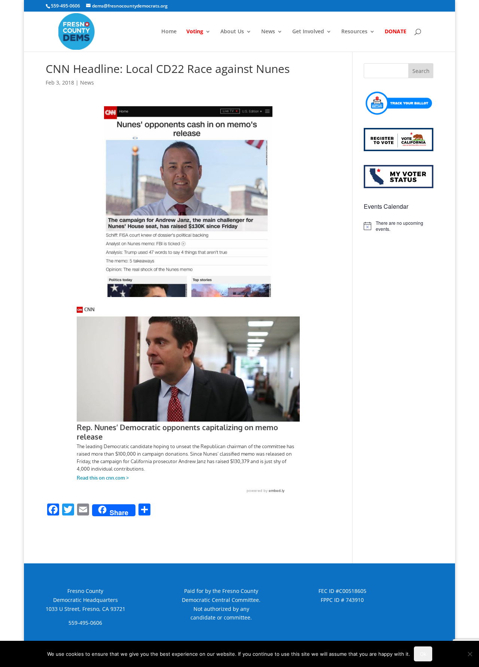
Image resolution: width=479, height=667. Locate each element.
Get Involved (308, 32)
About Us (232, 32)
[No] (469, 654)
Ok (423, 654)
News (268, 32)
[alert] (398, 226)
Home (169, 32)
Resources (354, 32)
